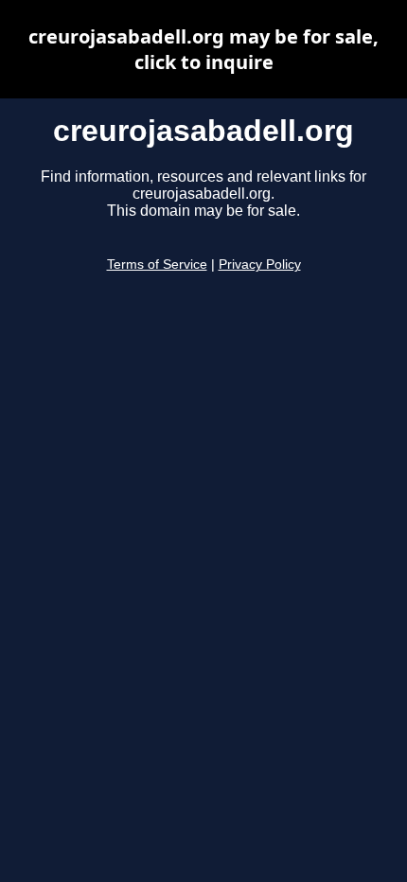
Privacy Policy (260, 264)
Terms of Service (157, 264)
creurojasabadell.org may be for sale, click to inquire (203, 49)
